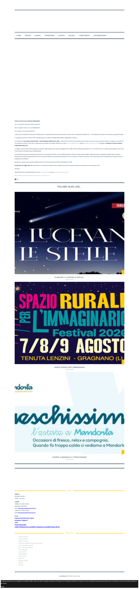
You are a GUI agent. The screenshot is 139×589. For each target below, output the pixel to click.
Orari (37, 3)
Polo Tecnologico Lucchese (25, 545)
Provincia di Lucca (23, 539)
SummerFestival (22, 554)
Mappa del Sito (55, 527)
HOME (19, 35)
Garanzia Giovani (23, 560)
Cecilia (60, 105)
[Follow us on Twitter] (122, 6)
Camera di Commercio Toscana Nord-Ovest (30, 543)
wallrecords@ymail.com (72, 143)
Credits (17, 527)
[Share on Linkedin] (19, 179)
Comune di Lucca (23, 537)
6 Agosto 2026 (69, 280)
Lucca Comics (22, 556)
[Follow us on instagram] (123, 6)
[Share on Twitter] (17, 179)
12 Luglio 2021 (76, 105)
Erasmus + (21, 565)
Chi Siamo (18, 3)
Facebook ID (25, 518)
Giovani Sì (21, 558)
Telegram (24, 520)
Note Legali (22, 525)
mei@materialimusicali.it (91, 143)
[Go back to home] (69, 18)
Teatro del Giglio (23, 550)
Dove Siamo (28, 3)
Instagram (18, 520)
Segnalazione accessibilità (43, 527)
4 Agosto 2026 (69, 369)
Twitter (32, 518)
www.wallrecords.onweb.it (61, 172)
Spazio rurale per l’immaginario (69, 367)
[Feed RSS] (117, 6)
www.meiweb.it (44, 172)
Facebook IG (18, 518)
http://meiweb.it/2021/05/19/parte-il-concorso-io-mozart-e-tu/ (32, 175)
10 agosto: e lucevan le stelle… (69, 277)
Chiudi (2, 587)
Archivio (67, 105)
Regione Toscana (23, 541)
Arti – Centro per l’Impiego (25, 547)
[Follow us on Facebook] (119, 6)
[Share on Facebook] (15, 179)
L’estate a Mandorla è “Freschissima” (69, 457)
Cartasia (20, 563)
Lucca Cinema (22, 552)
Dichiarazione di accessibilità (27, 527)
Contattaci (45, 3)
